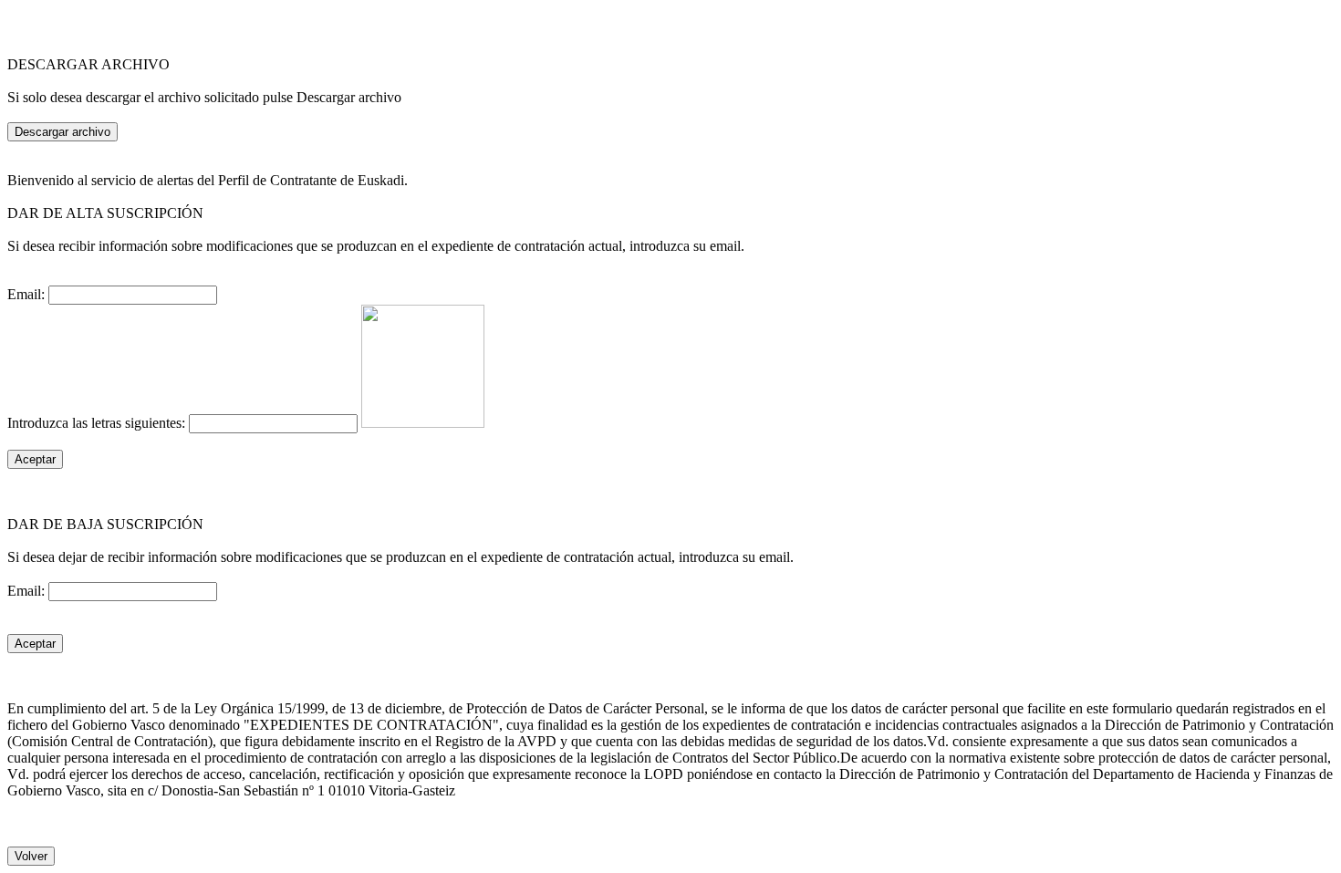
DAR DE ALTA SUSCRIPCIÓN (105, 213)
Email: (27, 294)
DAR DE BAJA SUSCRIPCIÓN (105, 524)
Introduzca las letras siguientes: (98, 423)
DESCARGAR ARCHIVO (88, 64)
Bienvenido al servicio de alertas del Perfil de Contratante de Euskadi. (207, 180)
